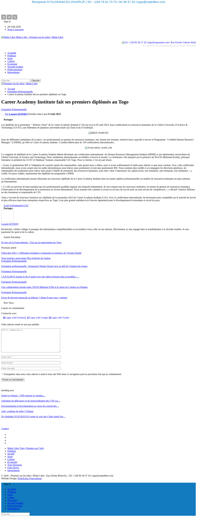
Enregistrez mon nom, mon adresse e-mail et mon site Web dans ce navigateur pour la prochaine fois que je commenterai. (63, 374)
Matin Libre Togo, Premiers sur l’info (25, 448)
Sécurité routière (15, 66)
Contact (5, 428)
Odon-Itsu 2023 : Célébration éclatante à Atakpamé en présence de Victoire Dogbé (41, 253)
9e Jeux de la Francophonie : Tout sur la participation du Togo (31, 242)
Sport (10, 58)
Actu (6, 205)
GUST (25, 205)
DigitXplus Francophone (30, 478)
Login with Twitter (60, 317)
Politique (11, 55)
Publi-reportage (14, 69)
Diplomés (17, 205)
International (13, 72)
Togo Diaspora (14, 465)
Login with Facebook (16, 317)
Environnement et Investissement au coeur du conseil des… (30, 406)
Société (10, 453)
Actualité (11, 53)
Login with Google (38, 317)
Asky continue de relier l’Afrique (17, 411)
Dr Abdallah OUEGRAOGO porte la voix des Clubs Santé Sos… (33, 416)
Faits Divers (13, 467)
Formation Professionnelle (14, 109)
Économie (12, 64)
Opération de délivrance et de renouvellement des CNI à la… (30, 400)
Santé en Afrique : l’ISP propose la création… (23, 395)
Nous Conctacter (15, 29)
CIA (10, 205)
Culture (11, 61)
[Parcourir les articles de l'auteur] (7, 221)
